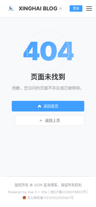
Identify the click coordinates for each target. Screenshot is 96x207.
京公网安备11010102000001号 (50, 198)
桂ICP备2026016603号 (68, 192)
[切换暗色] (60, 8)
